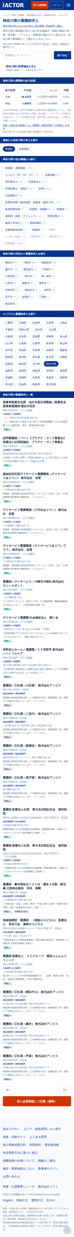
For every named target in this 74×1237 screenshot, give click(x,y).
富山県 (63, 336)
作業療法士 (36, 181)
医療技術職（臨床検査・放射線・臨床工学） (32, 202)
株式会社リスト (48, 1187)
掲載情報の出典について (18, 1161)
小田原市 (11, 276)
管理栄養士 (55, 216)
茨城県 (9, 377)
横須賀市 (30, 269)
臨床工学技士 (14, 222)
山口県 (9, 343)
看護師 (9, 149)
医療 (13, 15)
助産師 (37, 229)
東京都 (36, 357)
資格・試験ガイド (14, 1137)
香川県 (9, 384)
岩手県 (9, 350)
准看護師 (24, 149)
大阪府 (9, 336)
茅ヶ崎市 (48, 276)
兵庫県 (50, 322)
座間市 (49, 290)
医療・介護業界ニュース (18, 1187)
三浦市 (44, 296)
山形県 (22, 343)
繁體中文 (37, 1200)
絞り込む (62, 55)
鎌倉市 (27, 283)
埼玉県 (39, 329)
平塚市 (48, 269)
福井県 (9, 370)
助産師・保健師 (40, 209)
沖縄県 (63, 357)
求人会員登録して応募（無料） (37, 1101)
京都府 (22, 322)
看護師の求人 (50, 15)
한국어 (51, 1200)
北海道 (63, 322)
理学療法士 (13, 181)
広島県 (36, 350)
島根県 (22, 350)
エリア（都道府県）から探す (42, 1129)
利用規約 (35, 1145)
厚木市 (30, 276)
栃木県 (50, 357)
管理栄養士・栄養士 (18, 188)
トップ (6, 15)
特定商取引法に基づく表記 (20, 1153)
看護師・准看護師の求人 (30, 15)
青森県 (50, 377)
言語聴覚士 (13, 195)
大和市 (10, 283)
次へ (65, 1090)
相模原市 (64, 43)
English (8, 1200)
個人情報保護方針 (14, 1145)
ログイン (56, 4)
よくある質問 (38, 1137)
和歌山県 (24, 329)
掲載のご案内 (46, 1161)
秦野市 (44, 283)
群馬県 (63, 370)
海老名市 (31, 290)
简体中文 (22, 1200)
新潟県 (22, 357)
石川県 (36, 363)
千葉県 (9, 329)
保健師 (62, 209)
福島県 (36, 370)
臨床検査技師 (14, 209)
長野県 (36, 377)
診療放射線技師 (15, 229)
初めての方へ (11, 1129)
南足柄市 (11, 303)
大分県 (52, 329)
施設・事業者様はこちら (18, 1168)
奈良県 (22, 336)
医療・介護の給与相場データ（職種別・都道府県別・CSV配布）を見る (36, 127)
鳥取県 (36, 384)
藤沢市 (6, 46)
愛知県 (9, 357)
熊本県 (22, 363)
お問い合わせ (11, 1176)
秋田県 (50, 370)
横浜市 (46, 43)
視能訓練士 (37, 222)
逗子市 (10, 296)
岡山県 (63, 343)
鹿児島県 (51, 384)
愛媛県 (63, 350)
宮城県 (36, 336)
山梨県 (36, 343)
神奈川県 (51, 363)
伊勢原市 (11, 290)
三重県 (9, 322)
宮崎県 (50, 336)
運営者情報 (52, 1145)
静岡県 (63, 377)
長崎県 (22, 377)
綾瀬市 (27, 296)
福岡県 (22, 370)
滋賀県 (9, 363)
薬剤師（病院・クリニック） (23, 216)
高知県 (22, 384)
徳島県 (50, 350)
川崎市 (54, 43)
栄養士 (44, 188)
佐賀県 (36, 322)
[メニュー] (69, 5)
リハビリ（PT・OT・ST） (22, 175)
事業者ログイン (48, 1168)
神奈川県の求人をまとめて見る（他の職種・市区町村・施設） (33, 25)
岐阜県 (50, 343)
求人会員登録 (39, 4)
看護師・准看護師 (18, 168)
